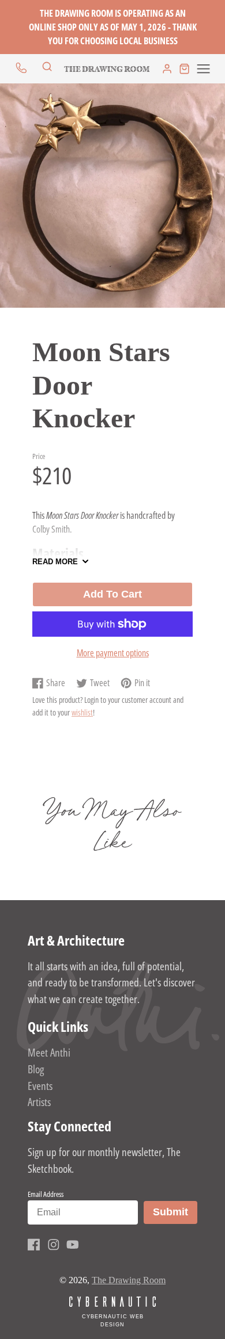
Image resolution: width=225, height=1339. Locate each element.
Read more (55, 561)
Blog (36, 1069)
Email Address (45, 1194)
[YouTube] (72, 1244)
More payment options (113, 652)
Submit (174, 1212)
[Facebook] (34, 1244)
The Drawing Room (129, 1280)
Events (40, 1085)
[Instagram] (53, 1244)
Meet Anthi (49, 1052)
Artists (39, 1102)
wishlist (82, 712)
